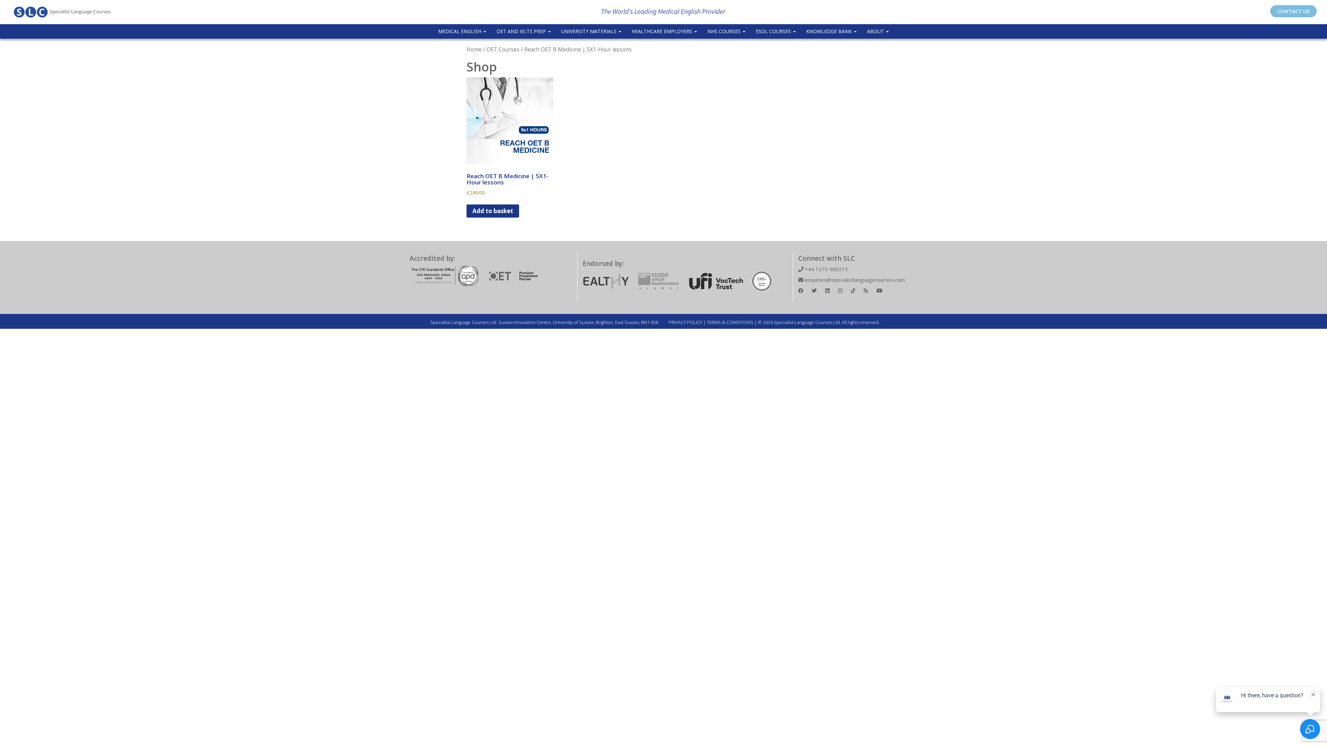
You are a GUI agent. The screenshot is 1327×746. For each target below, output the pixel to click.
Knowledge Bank (829, 31)
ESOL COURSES (774, 31)
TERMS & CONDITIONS (730, 322)
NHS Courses (724, 31)
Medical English (460, 31)
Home (474, 49)
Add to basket (492, 211)
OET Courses (503, 49)
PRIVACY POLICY (685, 322)
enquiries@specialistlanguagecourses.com (854, 279)
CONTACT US (1293, 11)
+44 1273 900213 (825, 269)
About (876, 31)
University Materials (589, 31)
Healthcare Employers (663, 31)
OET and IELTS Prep (522, 31)
